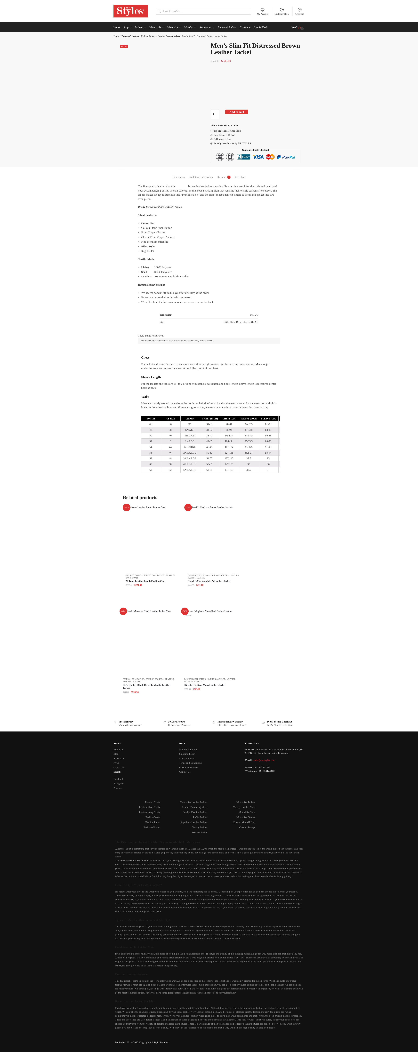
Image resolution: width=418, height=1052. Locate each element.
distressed (182, 186)
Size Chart (118, 758)
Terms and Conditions (190, 763)
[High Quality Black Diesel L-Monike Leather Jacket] (149, 642)
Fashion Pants (152, 822)
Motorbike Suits (247, 812)
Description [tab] (179, 177)
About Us (118, 749)
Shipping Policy (187, 754)
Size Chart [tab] (239, 177)
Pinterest (117, 788)
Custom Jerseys (247, 827)
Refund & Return (188, 749)
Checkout (299, 14)
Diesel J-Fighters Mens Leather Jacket (204, 685)
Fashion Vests (152, 817)
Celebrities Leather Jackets (193, 802)
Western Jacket (199, 832)
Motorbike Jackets (245, 802)
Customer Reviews (188, 767)
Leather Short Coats (149, 807)
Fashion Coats (133, 575)
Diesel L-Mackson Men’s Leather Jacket (209, 581)
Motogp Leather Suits (244, 807)
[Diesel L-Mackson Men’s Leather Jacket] (214, 538)
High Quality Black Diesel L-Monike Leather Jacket (147, 687)
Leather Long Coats (149, 812)
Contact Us (119, 767)
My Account (262, 14)
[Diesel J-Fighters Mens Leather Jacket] (211, 642)
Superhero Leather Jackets (193, 822)
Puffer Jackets (200, 817)
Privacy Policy (186, 758)
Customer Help (282, 14)
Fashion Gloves (152, 827)
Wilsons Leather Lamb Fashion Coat (145, 581)
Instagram (118, 783)
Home (116, 36)
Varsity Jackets (199, 827)
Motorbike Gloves (245, 817)
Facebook (118, 779)
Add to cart (236, 111)
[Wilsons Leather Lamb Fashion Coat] (152, 538)
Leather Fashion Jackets (169, 36)
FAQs (116, 763)
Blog (115, 754)
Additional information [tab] (201, 177)
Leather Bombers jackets (194, 807)
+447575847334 (261, 767)
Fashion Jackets (148, 36)
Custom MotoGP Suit (244, 822)
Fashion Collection (130, 36)
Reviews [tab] (221, 177)
